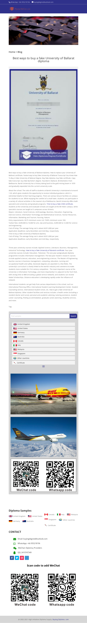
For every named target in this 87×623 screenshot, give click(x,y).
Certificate (21, 363)
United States (23, 328)
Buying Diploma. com (61, 619)
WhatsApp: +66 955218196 (29, 543)
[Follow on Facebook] (12, 558)
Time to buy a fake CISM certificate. (60, 204)
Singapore (21, 353)
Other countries (23, 358)
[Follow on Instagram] (22, 558)
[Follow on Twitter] (17, 558)
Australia (21, 337)
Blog (20, 51)
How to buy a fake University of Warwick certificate (45, 250)
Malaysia (21, 349)
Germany (21, 332)
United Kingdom (24, 324)
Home (12, 51)
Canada (20, 341)
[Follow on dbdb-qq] (27, 558)
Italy (19, 345)
